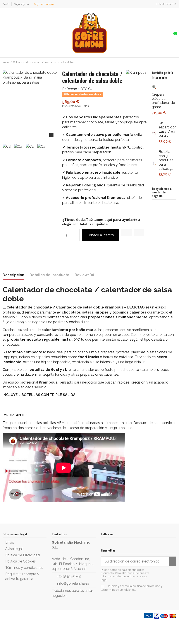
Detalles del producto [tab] (49, 275)
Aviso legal (14, 549)
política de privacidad (146, 586)
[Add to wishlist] (126, 232)
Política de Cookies (20, 561)
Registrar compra (44, 4)
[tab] (84, 276)
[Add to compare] (139, 232)
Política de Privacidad (22, 555)
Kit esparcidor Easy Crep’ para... (167, 129)
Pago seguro (21, 4)
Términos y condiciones (24, 568)
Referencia (70, 89)
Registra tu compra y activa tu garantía (22, 576)
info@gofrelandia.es (73, 583)
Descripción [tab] (13, 275)
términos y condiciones (120, 589)
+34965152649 (69, 576)
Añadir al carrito (101, 235)
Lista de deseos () (166, 4)
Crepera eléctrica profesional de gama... (163, 100)
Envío (6, 4)
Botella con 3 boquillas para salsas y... (166, 160)
